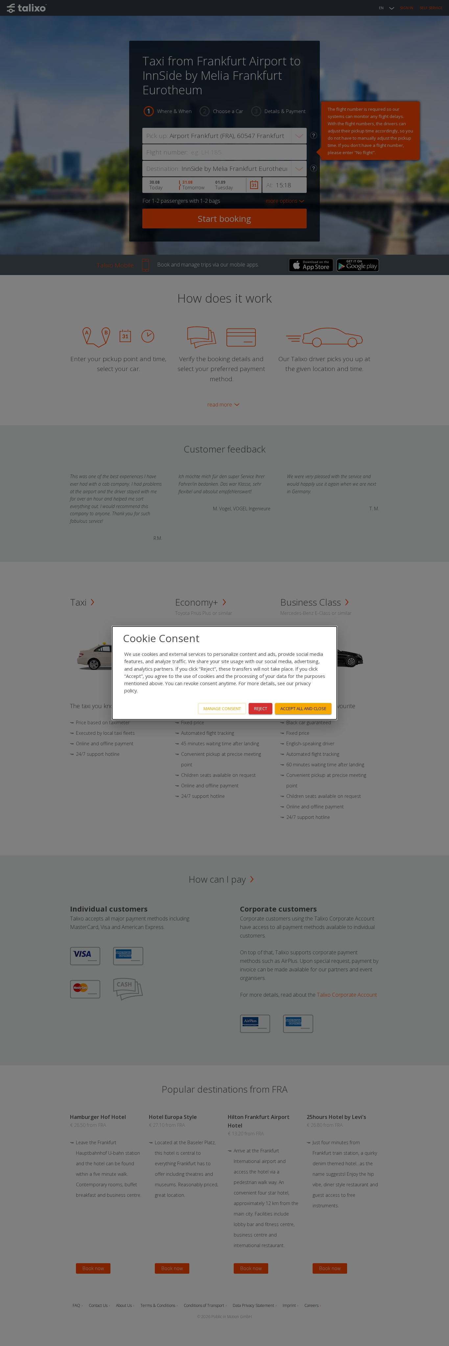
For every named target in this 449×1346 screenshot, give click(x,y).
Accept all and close (303, 708)
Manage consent (222, 708)
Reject (260, 708)
